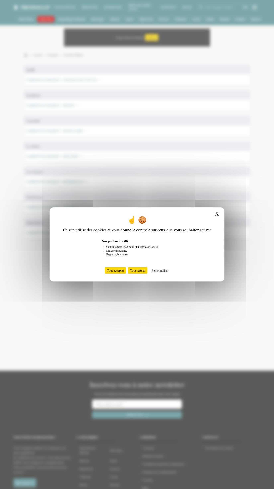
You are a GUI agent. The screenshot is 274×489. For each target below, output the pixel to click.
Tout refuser (137, 270)
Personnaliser (160, 270)
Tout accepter (115, 270)
